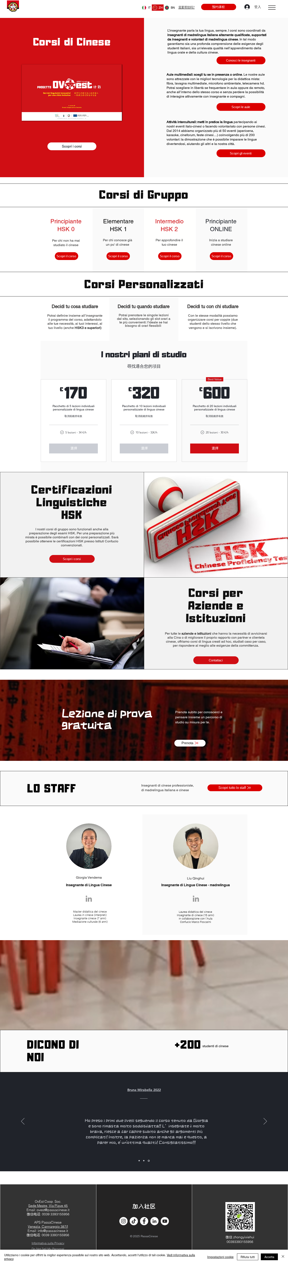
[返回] (22, 1121)
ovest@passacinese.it (53, 1210)
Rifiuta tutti (248, 1257)
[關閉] (282, 1257)
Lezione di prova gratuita (107, 719)
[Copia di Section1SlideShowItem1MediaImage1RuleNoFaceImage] (144, 1161)
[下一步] (265, 1121)
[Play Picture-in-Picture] (109, 115)
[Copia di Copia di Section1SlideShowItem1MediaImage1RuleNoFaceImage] (149, 1160)
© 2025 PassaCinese (144, 1236)
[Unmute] (34, 115)
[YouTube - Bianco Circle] (165, 1221)
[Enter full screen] (116, 115)
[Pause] (27, 115)
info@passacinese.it (53, 1231)
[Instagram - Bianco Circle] (123, 1221)
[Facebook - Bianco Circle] (144, 1221)
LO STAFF (51, 789)
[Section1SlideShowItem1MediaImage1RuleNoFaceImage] (139, 1160)
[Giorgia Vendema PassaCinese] (88, 898)
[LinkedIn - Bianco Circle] (154, 1221)
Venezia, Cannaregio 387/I (48, 1226)
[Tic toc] (134, 1221)
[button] (272, 7)
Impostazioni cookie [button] (220, 1257)
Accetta (269, 1257)
